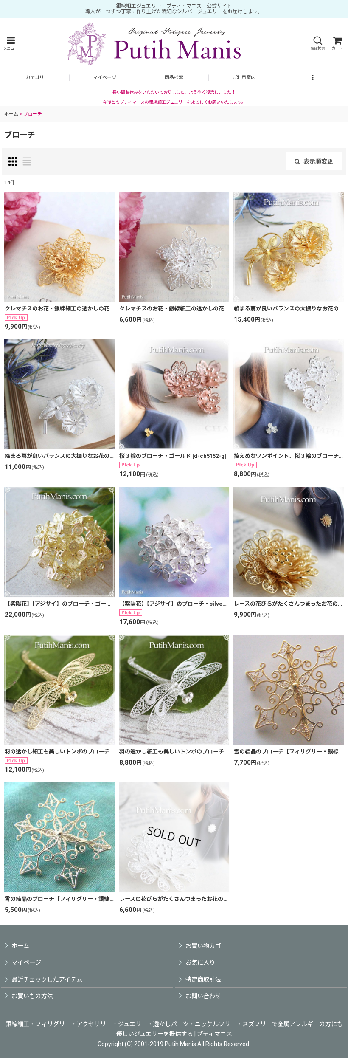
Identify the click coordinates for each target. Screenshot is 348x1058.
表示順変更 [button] (318, 161)
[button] (10, 43)
